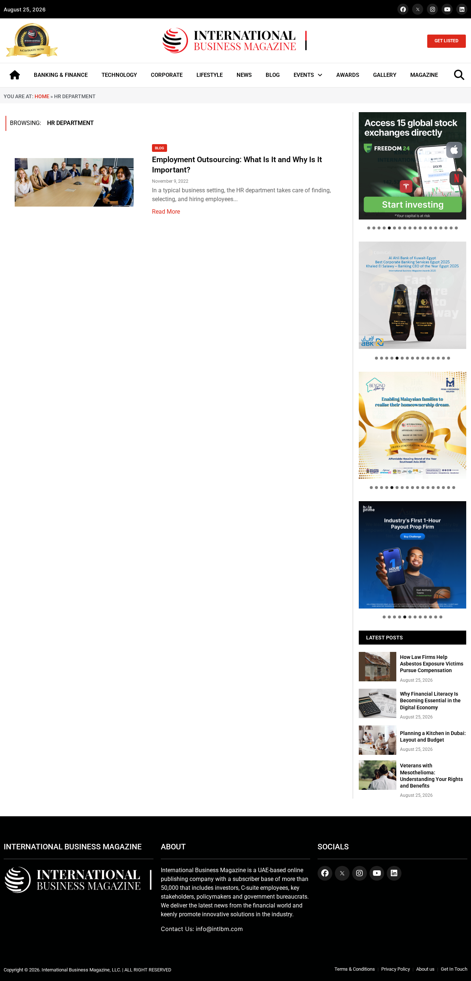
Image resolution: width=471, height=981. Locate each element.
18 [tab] (456, 227)
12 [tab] (425, 227)
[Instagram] (432, 9)
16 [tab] (446, 227)
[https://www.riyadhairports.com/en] (412, 166)
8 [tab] (404, 227)
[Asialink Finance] (412, 555)
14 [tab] (435, 227)
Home (42, 96)
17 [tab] (451, 227)
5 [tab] (389, 227)
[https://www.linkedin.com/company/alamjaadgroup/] (412, 425)
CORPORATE (167, 75)
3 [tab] (379, 227)
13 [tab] (430, 227)
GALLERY (384, 75)
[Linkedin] (461, 9)
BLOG (273, 75)
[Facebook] (402, 9)
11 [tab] (420, 227)
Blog (159, 148)
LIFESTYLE (209, 75)
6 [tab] (394, 227)
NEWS (244, 75)
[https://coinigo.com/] (412, 295)
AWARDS (347, 75)
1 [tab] (368, 227)
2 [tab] (373, 227)
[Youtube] (447, 9)
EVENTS (304, 75)
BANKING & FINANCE (61, 75)
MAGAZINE (424, 75)
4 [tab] (384, 227)
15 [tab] (440, 227)
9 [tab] (409, 227)
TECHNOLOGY (119, 75)
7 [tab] (399, 227)
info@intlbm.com (219, 928)
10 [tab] (415, 227)
